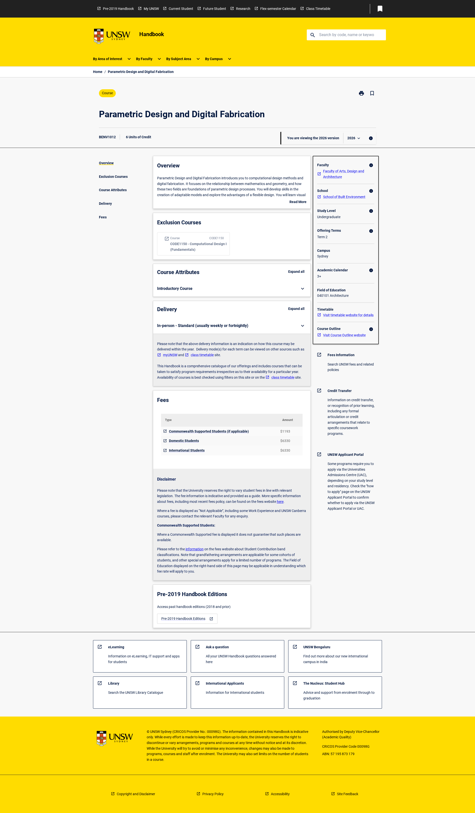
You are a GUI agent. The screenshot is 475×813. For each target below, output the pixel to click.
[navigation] (187, 619)
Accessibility (280, 794)
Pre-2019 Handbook (118, 9)
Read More (298, 202)
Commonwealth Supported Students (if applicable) (209, 431)
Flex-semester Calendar (278, 9)
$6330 (285, 441)
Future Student (214, 9)
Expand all (296, 272)
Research (243, 9)
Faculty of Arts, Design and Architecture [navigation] (343, 174)
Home (97, 72)
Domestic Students (184, 441)
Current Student (181, 9)
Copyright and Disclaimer (136, 794)
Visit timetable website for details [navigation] (348, 315)
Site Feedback (347, 794)
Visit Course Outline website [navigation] (344, 335)
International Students (187, 450)
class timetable (202, 355)
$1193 (285, 431)
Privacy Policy (213, 794)
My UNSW (151, 9)
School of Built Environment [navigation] (344, 197)
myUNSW (170, 355)
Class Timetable (318, 9)
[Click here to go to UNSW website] (112, 37)
